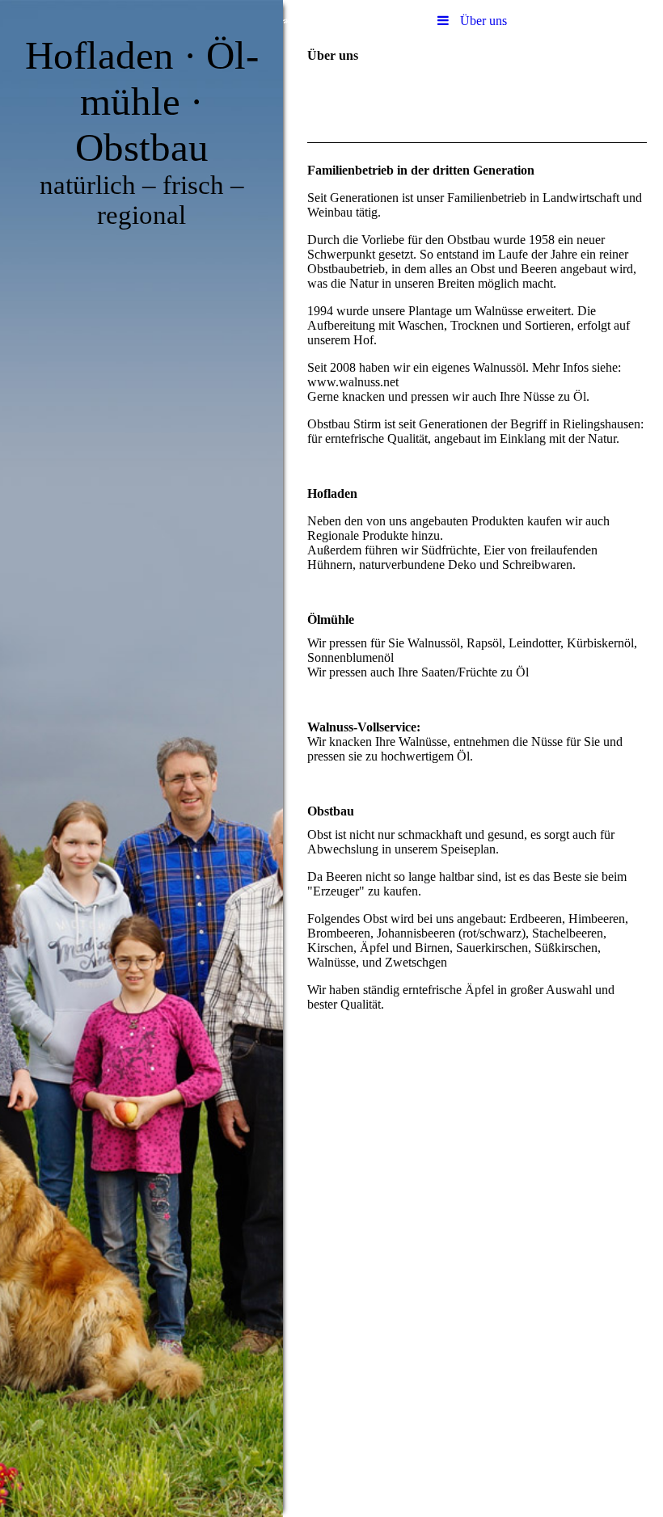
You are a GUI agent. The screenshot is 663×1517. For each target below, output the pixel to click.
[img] (141, 758)
